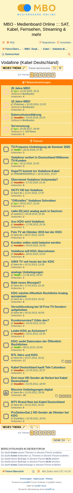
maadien (19, 117)
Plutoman (19, 104)
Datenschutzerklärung (26, 114)
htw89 (17, 150)
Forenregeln (26, 479)
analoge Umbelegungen (27, 272)
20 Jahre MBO (20, 88)
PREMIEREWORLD (24, 174)
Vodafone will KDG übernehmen (33, 251)
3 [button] (40, 74)
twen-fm (18, 193)
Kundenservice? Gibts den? (30, 320)
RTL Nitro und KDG (24, 355)
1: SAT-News (29, 131)
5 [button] (49, 74)
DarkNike (19, 418)
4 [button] (44, 74)
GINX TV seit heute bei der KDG (32, 261)
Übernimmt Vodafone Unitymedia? (34, 179)
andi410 (18, 214)
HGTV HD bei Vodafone (27, 190)
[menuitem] (10, 42)
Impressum (38, 479)
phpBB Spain (40, 486)
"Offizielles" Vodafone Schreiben (33, 200)
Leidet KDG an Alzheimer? (29, 330)
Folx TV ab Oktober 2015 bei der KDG (36, 232)
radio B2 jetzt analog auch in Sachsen (36, 211)
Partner (49, 479)
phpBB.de (50, 489)
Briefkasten (28, 94)
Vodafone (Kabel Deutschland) (29, 62)
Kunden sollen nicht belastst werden (36, 242)
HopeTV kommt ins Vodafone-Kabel (35, 171)
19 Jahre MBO (20, 101)
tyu (16, 91)
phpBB (26, 482)
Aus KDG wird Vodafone (27, 221)
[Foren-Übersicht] (36, 11)
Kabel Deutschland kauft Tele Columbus (38, 367)
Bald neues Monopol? (26, 282)
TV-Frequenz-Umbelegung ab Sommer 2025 (40, 147)
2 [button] (36, 74)
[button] (53, 75)
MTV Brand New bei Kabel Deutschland (38, 402)
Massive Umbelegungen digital (32, 389)
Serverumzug (20, 126)
